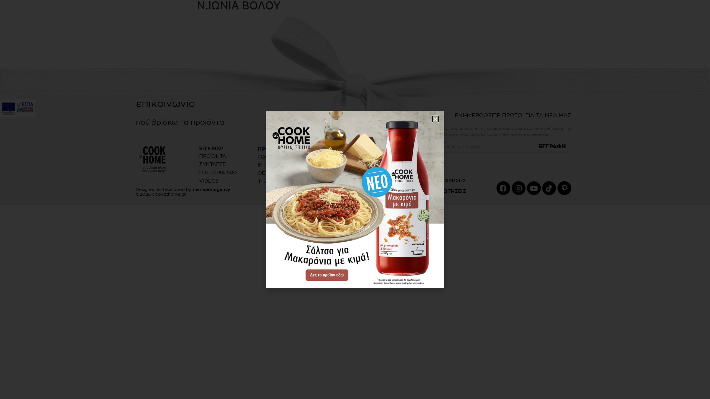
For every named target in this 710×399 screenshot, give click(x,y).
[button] (435, 119)
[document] (355, 199)
